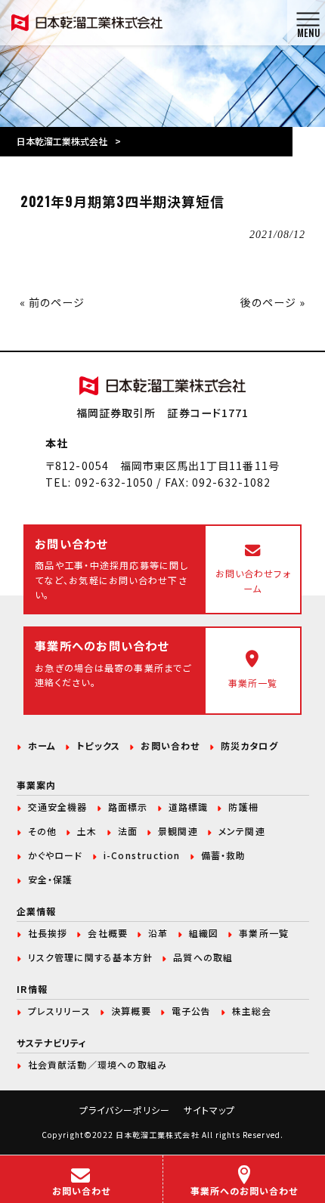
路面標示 (128, 806)
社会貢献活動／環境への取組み (98, 1064)
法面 (128, 830)
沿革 (158, 932)
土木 (87, 830)
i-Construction (142, 855)
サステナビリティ (52, 1042)
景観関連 (178, 830)
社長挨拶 (48, 932)
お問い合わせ (170, 745)
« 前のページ (52, 302)
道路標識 (189, 806)
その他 (42, 830)
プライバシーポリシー (125, 1109)
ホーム (42, 745)
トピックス (98, 745)
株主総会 (252, 1010)
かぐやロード (55, 855)
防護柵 (243, 806)
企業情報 (36, 911)
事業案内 (36, 784)
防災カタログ (249, 745)
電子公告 (192, 1010)
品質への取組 (203, 957)
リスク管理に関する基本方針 (90, 957)
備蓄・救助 (223, 855)
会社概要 (108, 932)
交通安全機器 (58, 806)
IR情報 (32, 988)
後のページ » (272, 302)
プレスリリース (59, 1010)
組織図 (204, 932)
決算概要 (131, 1010)
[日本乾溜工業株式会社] (86, 21)
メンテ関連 (241, 830)
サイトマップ (209, 1109)
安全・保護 (50, 879)
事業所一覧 (264, 932)
